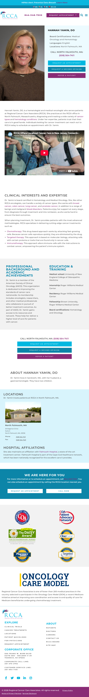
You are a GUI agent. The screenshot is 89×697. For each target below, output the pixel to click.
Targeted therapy (15, 237)
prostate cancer (50, 206)
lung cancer (31, 206)
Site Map (51, 645)
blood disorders (34, 209)
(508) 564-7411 (66, 55)
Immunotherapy (15, 243)
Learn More (62, 3)
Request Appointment (17, 644)
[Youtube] (18, 677)
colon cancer (18, 206)
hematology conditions (26, 119)
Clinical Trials (13, 627)
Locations (10, 633)
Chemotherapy (14, 231)
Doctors (51, 631)
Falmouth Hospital (48, 452)
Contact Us (52, 638)
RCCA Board (53, 642)
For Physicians (13, 640)
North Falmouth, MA (16, 425)
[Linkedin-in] (24, 677)
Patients (51, 628)
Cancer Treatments (16, 630)
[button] (81, 15)
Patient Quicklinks (16, 637)
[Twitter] (12, 677)
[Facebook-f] (6, 677)
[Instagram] (30, 677)
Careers (51, 635)
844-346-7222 (70, 479)
